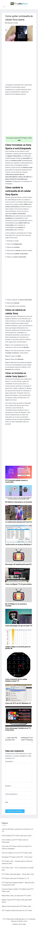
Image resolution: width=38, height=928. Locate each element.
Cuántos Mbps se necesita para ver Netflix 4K (18, 647)
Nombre (8, 786)
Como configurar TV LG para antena (18, 584)
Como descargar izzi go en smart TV (18, 626)
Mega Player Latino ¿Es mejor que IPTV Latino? (16, 895)
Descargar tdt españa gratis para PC (18, 564)
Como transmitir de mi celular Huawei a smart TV (16, 680)
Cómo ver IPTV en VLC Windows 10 (18, 703)
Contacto (15, 924)
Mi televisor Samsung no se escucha (18, 502)
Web (6, 802)
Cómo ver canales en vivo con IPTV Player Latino (17, 853)
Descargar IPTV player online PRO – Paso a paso (17, 857)
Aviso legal (22, 924)
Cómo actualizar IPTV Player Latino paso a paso (17, 835)
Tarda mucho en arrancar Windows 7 (18, 544)
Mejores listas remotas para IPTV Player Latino (16, 906)
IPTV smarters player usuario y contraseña (16, 481)
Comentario (9, 761)
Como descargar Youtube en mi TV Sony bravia (18, 729)
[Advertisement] (19, 63)
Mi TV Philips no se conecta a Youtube (16, 605)
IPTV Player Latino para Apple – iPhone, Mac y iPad (18, 874)
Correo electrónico (11, 794)
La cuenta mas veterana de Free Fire (18, 522)
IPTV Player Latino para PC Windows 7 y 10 (15, 878)
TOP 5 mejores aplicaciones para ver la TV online (17, 910)
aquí (19, 140)
